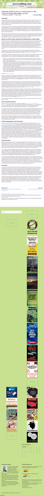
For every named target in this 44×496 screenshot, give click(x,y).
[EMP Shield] (11, 392)
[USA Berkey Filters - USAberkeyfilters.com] (11, 414)
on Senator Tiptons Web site (36, 93)
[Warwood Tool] (32, 414)
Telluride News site (22, 96)
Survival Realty (5, 197)
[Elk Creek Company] (32, 227)
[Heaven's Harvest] (32, 370)
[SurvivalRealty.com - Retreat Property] (11, 403)
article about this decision (29, 52)
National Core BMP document (30, 129)
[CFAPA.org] (32, 426)
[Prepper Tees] (32, 392)
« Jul (23, 456)
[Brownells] (32, 246)
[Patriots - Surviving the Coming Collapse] (32, 264)
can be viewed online (10, 73)
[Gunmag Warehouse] (32, 353)
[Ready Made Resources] (32, 314)
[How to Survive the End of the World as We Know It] (32, 298)
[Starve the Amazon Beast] (11, 426)
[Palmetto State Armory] (32, 333)
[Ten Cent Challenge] (32, 437)
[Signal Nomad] (32, 281)
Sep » (25, 456)
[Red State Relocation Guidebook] (32, 403)
